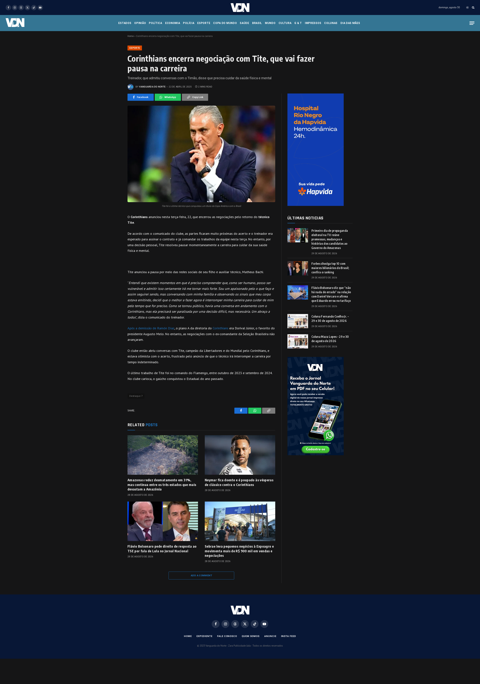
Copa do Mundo (225, 23)
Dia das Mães (350, 23)
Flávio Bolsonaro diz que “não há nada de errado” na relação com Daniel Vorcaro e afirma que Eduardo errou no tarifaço (331, 294)
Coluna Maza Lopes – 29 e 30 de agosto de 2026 (330, 339)
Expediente (204, 636)
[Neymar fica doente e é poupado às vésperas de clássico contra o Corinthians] (240, 455)
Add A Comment (201, 575)
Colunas (331, 23)
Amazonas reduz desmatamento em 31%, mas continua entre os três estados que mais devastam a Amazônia (162, 484)
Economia (172, 23)
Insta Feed (288, 636)
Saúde (244, 23)
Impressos (313, 23)
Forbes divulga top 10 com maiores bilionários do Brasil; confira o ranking (330, 268)
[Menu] (472, 23)
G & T (298, 23)
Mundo (270, 23)
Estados (124, 23)
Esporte (203, 23)
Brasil (257, 23)
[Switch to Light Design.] (467, 7)
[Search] (472, 7)
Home (131, 36)
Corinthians (220, 328)
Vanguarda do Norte (152, 86)
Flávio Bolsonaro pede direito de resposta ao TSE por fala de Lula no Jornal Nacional (162, 548)
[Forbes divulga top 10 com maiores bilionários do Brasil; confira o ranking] (297, 268)
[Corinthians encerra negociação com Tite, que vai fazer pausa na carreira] (201, 154)
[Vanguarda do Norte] (240, 7)
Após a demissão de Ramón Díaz (151, 328)
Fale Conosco (227, 636)
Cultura (285, 23)
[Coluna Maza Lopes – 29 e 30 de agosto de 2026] (297, 341)
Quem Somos (251, 636)
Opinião (140, 23)
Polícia (188, 23)
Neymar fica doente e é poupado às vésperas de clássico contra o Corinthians (239, 482)
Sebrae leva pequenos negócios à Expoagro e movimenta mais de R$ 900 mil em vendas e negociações (239, 551)
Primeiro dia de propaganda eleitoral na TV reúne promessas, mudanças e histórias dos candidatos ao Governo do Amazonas (329, 239)
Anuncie (270, 636)
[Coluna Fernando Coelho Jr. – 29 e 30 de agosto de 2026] (297, 321)
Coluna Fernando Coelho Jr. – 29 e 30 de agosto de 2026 (330, 319)
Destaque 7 (135, 396)
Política (155, 23)
